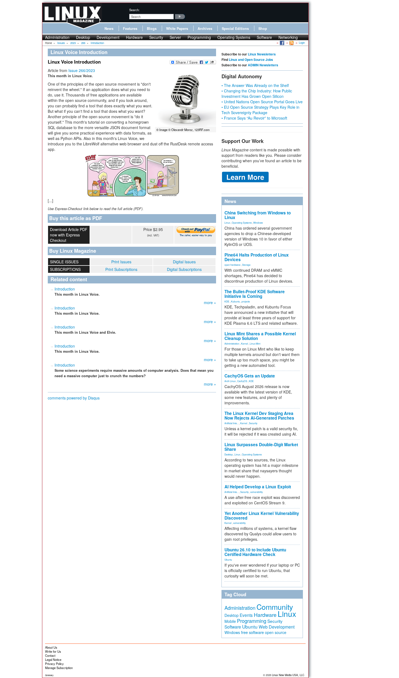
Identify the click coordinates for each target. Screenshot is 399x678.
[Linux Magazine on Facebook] (281, 43)
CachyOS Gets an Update (249, 376)
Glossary (49, 675)
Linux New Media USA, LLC (288, 675)
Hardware (134, 37)
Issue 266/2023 (81, 70)
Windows (258, 222)
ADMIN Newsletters (263, 65)
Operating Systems (233, 37)
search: (134, 10)
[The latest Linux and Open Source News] (291, 43)
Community (274, 606)
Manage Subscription (59, 667)
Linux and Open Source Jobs (251, 59)
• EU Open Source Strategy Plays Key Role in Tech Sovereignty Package (260, 109)
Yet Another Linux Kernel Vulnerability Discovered (261, 515)
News (108, 28)
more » (210, 302)
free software (252, 632)
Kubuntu (235, 301)
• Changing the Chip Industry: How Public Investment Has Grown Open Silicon (256, 93)
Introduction (65, 289)
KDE (226, 301)
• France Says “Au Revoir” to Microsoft (254, 118)
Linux (227, 222)
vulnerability (256, 491)
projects (246, 301)
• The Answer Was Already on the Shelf (255, 85)
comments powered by (74, 398)
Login (302, 43)
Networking (288, 37)
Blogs (152, 28)
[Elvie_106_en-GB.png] (132, 175)
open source (275, 632)
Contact (50, 655)
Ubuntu (228, 559)
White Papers (177, 28)
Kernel (244, 343)
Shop (262, 28)
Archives (205, 28)
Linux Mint (255, 343)
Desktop (83, 37)
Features (130, 28)
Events (246, 615)
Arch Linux (230, 381)
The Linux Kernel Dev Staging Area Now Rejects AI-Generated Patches (259, 415)
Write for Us (53, 651)
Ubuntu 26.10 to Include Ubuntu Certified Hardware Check (255, 552)
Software (264, 37)
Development (108, 37)
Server (175, 37)
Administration (57, 37)
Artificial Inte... (231, 423)
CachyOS (242, 381)
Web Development (276, 627)
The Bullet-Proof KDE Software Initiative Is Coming (254, 294)
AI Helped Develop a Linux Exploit (257, 487)
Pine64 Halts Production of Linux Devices (256, 257)
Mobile (230, 621)
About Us (51, 647)
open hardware (232, 264)
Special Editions (235, 28)
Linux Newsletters (262, 54)
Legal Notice (53, 659)
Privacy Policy (54, 663)
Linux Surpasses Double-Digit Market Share (261, 447)
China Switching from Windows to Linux (257, 215)
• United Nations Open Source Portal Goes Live (262, 101)
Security (156, 37)
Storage (246, 264)
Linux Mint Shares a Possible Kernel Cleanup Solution (260, 336)
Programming (199, 37)
